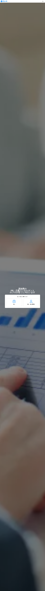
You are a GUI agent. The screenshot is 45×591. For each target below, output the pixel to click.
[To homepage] (4, 1)
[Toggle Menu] (43, 1)
